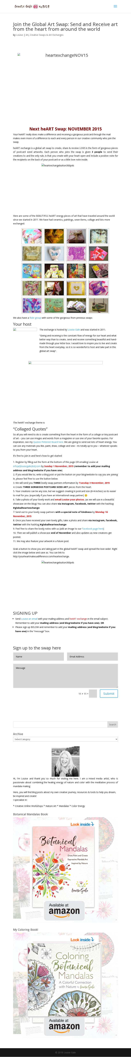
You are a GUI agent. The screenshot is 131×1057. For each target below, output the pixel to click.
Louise (19, 34)
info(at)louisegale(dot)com (27, 466)
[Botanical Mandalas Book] (65, 921)
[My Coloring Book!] (65, 1036)
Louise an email (29, 618)
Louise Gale (74, 329)
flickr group (35, 317)
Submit (108, 693)
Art (27, 34)
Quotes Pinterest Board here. (48, 441)
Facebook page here (92, 528)
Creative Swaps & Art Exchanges (46, 34)
